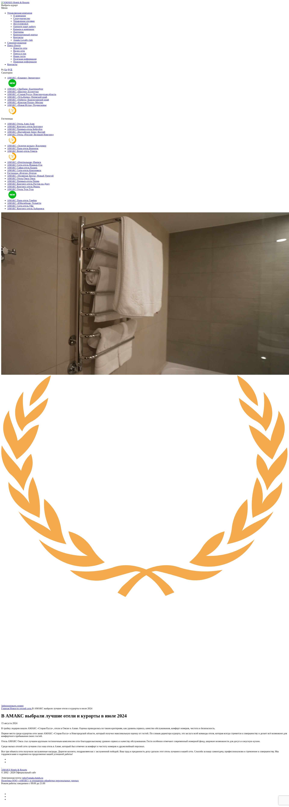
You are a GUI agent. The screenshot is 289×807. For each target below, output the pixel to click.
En (5, 69)
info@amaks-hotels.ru (32, 778)
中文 (10, 69)
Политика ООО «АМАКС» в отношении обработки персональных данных (40, 780)
